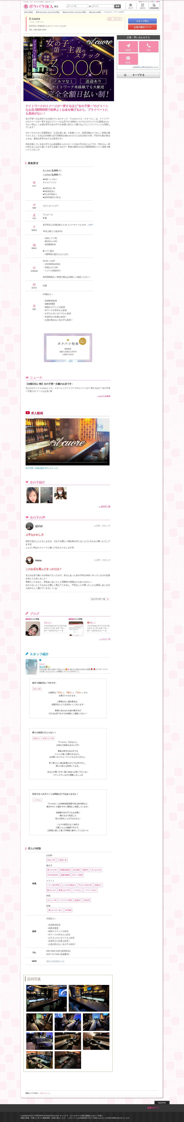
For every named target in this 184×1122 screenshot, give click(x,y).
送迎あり (36, 738)
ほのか (39, 526)
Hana (38, 560)
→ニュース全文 (103, 396)
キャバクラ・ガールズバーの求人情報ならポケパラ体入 (81, 1116)
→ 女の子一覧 (104, 506)
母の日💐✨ (44, 667)
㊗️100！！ (91, 623)
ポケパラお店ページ (55, 961)
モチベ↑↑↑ (48, 623)
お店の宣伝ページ (142, 27)
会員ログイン (153, 1108)
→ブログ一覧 (104, 639)
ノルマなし (37, 800)
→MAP (90, 225)
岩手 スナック (45, 1093)
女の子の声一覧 (98, 599)
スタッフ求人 (142, 21)
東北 (56, 6)
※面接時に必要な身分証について (145, 67)
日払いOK (37, 689)
